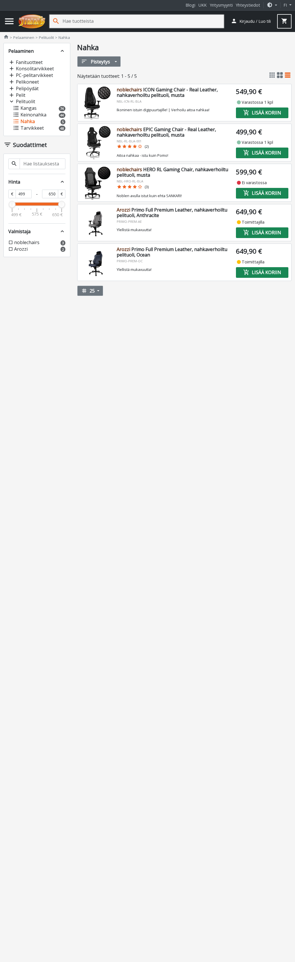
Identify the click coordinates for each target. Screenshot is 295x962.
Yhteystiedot (248, 5)
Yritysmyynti (221, 5)
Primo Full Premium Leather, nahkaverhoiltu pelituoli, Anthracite (172, 212)
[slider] (12, 204)
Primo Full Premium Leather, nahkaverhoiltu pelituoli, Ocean (172, 252)
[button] (272, 5)
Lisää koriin (262, 113)
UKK (202, 5)
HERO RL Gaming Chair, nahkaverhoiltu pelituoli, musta (172, 172)
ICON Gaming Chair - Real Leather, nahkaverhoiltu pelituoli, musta (167, 92)
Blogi (190, 5)
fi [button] (285, 5)
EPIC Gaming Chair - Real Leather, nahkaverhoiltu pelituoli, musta (166, 132)
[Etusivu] (32, 21)
